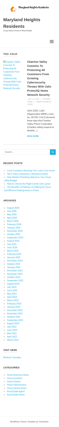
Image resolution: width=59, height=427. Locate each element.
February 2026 (14, 224)
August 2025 (13, 241)
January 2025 (13, 257)
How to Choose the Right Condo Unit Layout (28, 184)
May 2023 (12, 294)
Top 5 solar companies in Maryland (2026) (27, 174)
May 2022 (12, 333)
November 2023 (15, 274)
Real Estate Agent (16, 391)
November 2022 (15, 313)
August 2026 (13, 208)
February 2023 (14, 303)
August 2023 (13, 284)
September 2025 (15, 237)
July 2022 (11, 327)
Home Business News (18, 375)
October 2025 (13, 234)
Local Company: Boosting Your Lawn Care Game (31, 170)
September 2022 (15, 320)
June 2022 (12, 330)
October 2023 (13, 277)
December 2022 (15, 310)
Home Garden (14, 381)
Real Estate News (16, 395)
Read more (33, 136)
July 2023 (11, 287)
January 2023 (13, 307)
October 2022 (13, 317)
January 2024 (13, 267)
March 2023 (13, 300)
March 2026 (13, 221)
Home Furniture (14, 378)
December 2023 (15, 270)
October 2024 (13, 264)
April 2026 (12, 218)
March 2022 (13, 340)
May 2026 (12, 214)
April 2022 (12, 336)
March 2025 (13, 251)
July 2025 (11, 244)
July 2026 (11, 211)
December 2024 (15, 261)
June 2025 (12, 247)
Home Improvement (16, 385)
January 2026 (13, 228)
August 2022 (13, 323)
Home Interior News (16, 388)
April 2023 (12, 297)
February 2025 (14, 254)
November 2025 (15, 231)
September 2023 (15, 280)
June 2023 (12, 290)
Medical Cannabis (12, 357)
